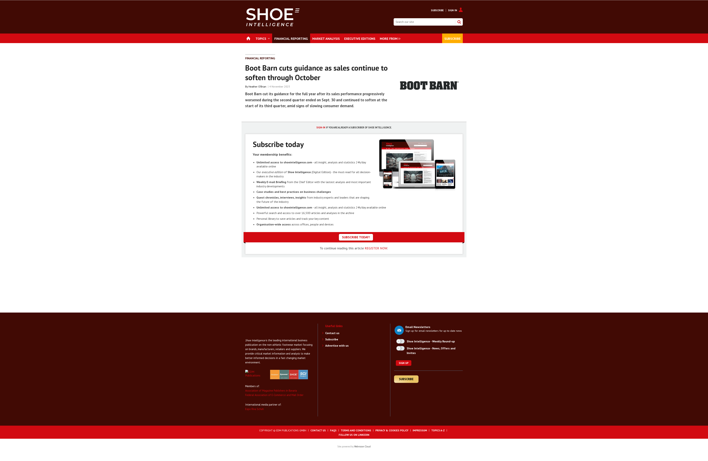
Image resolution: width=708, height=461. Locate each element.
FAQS (333, 430)
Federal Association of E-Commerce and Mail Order (274, 395)
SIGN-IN (320, 127)
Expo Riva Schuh (254, 409)
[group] (389, 38)
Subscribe (437, 10)
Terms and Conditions (356, 430)
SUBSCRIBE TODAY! (356, 237)
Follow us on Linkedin (354, 435)
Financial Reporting (260, 58)
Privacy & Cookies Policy (391, 430)
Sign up (403, 363)
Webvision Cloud (362, 446)
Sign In (452, 10)
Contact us (332, 333)
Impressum (420, 430)
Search (459, 22)
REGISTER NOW (376, 248)
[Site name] (260, 336)
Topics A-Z (438, 430)
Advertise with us (337, 345)
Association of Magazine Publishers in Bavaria (271, 390)
